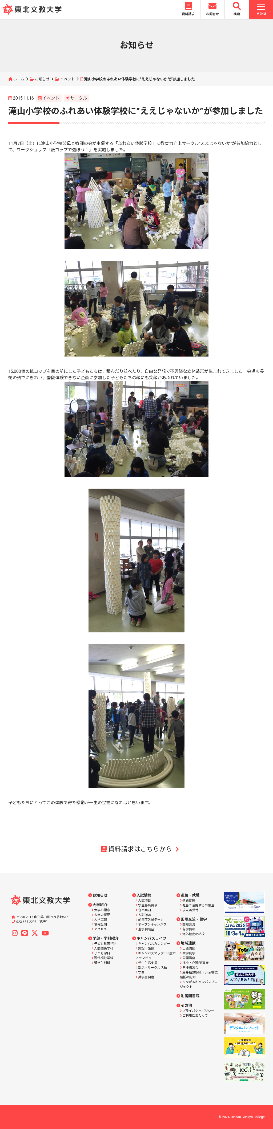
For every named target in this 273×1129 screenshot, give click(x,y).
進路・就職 (190, 895)
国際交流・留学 (194, 919)
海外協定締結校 (193, 934)
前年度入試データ (151, 920)
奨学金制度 (146, 977)
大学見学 (188, 953)
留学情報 (188, 929)
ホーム (18, 79)
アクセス (100, 929)
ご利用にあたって (195, 1015)
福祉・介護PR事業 (195, 963)
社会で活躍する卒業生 (198, 905)
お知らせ (42, 79)
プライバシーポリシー (198, 1011)
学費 (141, 972)
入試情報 (143, 895)
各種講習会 (190, 968)
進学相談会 (146, 929)
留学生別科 (102, 963)
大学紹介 (100, 905)
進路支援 (188, 900)
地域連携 (188, 943)
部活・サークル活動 (152, 968)
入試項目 (144, 900)
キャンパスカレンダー (154, 944)
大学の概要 (102, 915)
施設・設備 (146, 948)
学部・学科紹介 (106, 938)
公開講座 (188, 958)
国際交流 (188, 924)
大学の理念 (102, 910)
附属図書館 (190, 996)
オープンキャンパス (152, 924)
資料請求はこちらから (140, 849)
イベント (67, 79)
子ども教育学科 (105, 944)
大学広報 (100, 920)
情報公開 (100, 924)
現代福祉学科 (103, 958)
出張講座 (188, 948)
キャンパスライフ (151, 938)
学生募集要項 (147, 905)
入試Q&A (144, 915)
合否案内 (144, 910)
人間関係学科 (103, 948)
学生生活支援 (147, 963)
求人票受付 (190, 910)
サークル (78, 98)
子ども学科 (102, 953)
